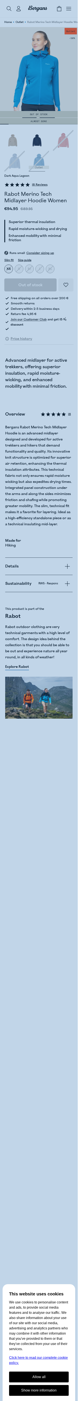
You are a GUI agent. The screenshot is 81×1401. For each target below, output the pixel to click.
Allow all (39, 1377)
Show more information (39, 1390)
